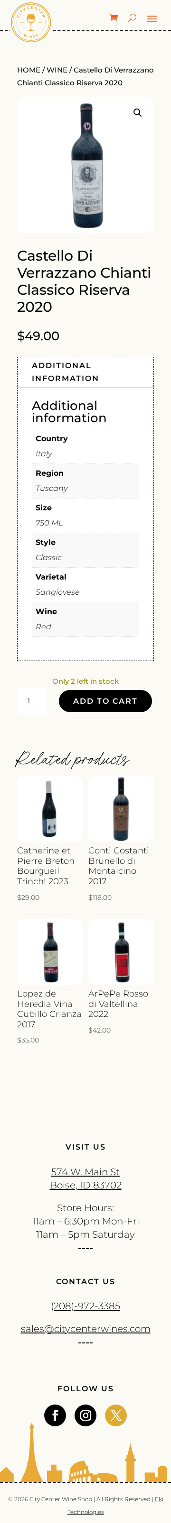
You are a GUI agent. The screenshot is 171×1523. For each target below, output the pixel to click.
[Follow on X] (116, 1415)
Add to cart (105, 701)
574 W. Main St (85, 1172)
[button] (137, 112)
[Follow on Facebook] (55, 1415)
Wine (57, 70)
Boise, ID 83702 (86, 1185)
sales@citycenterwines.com (86, 1328)
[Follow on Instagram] (85, 1415)
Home (28, 70)
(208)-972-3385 (85, 1306)
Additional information (65, 372)
